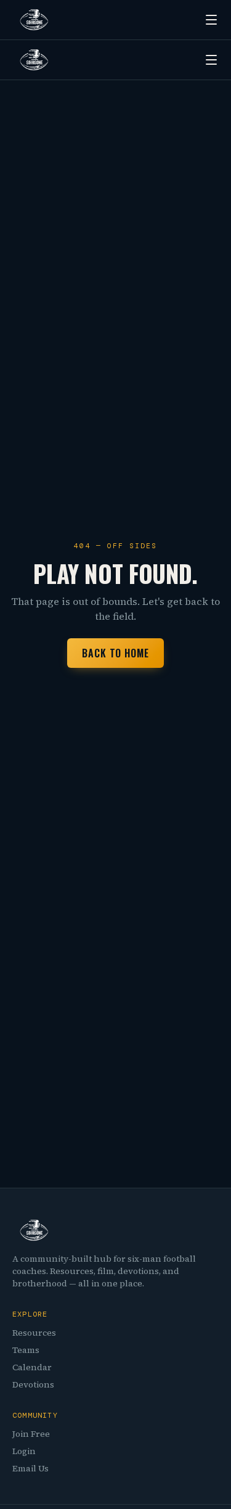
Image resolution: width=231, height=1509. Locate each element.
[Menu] (211, 19)
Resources (34, 1332)
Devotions (33, 1384)
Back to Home (116, 653)
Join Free (31, 1434)
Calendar (32, 1367)
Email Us (30, 1468)
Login (24, 1451)
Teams (25, 1350)
